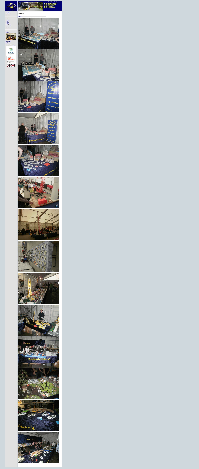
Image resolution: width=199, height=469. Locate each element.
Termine (8, 20)
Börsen (7, 23)
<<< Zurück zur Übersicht (21, 13)
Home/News (8, 12)
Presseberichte (9, 13)
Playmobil (8, 22)
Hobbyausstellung (9, 25)
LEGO (7, 21)
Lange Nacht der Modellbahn (10, 26)
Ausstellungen (9, 24)
